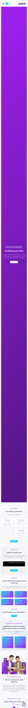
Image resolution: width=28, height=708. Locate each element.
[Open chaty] (24, 704)
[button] (4, 563)
